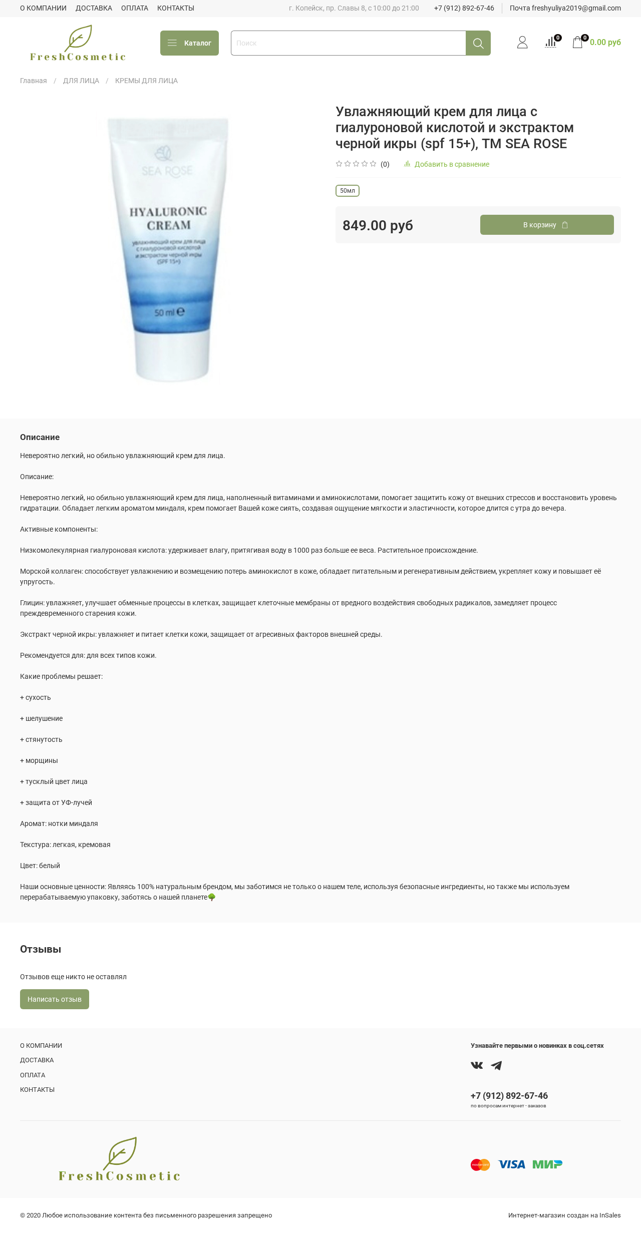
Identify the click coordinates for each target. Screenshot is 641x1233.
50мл (347, 190)
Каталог (197, 43)
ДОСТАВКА (94, 8)
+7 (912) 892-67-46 (464, 8)
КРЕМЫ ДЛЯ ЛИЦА (146, 81)
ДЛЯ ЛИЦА (81, 81)
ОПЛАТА (134, 8)
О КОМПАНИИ (43, 8)
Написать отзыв (55, 999)
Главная (33, 81)
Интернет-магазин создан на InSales (564, 1215)
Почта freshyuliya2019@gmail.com (565, 8)
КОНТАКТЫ (175, 8)
